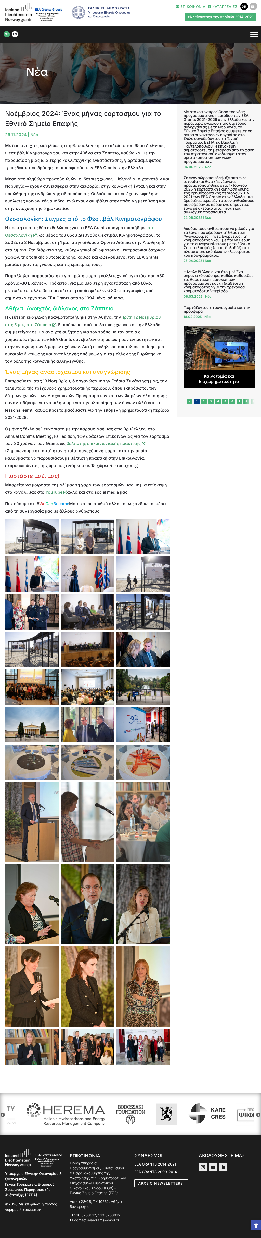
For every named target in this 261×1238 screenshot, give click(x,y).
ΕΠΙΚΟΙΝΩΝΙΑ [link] (192, 7)
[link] (256, 1225)
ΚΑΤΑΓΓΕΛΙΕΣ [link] (224, 7)
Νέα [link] (37, 72)
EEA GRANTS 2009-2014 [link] (155, 1172)
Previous (2, 1115)
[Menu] (254, 34)
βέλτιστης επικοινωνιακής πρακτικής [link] (104, 443)
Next (258, 1115)
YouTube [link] (54, 492)
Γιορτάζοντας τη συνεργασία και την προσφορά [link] (217, 309)
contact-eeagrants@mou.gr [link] (96, 1220)
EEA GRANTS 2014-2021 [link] (155, 1164)
